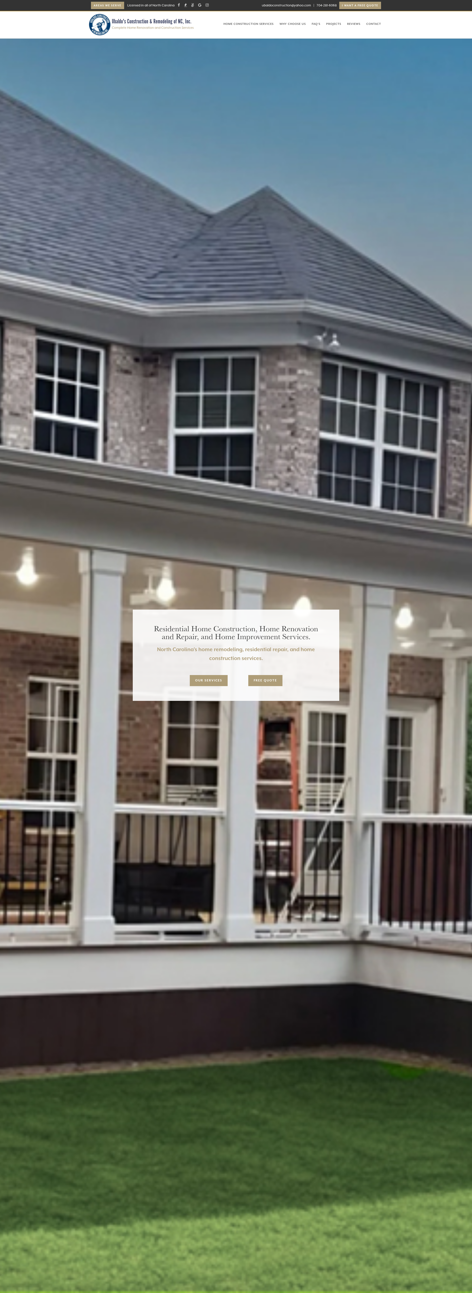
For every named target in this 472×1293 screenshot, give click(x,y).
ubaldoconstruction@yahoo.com (286, 5)
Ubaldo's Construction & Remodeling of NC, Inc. (152, 22)
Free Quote (265, 680)
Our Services (208, 680)
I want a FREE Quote (360, 5)
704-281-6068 (327, 5)
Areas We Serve (107, 5)
